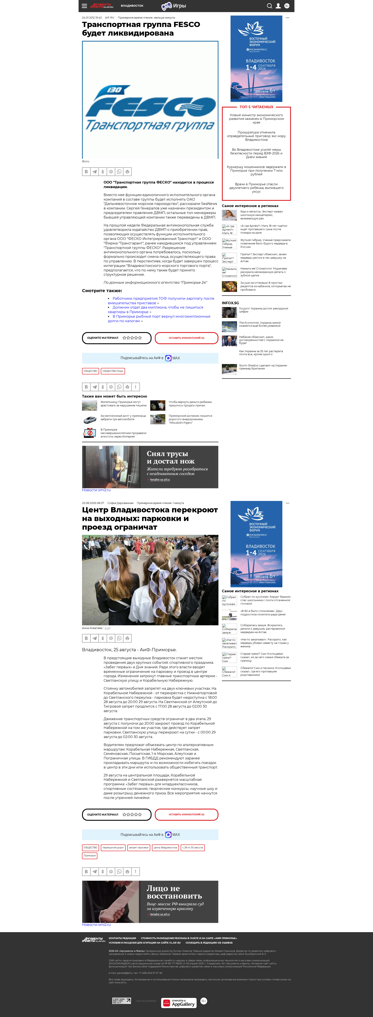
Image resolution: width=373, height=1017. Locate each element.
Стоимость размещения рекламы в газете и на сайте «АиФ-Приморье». (189, 938)
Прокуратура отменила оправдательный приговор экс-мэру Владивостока (256, 136)
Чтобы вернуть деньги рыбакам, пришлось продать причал (190, 403)
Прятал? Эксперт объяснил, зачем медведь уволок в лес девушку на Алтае (263, 258)
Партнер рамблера (146, 1001)
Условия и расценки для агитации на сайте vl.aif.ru (145, 942)
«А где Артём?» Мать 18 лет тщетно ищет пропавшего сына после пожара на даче (263, 229)
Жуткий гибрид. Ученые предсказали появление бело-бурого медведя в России (265, 243)
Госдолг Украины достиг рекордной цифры (263, 310)
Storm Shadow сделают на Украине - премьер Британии (263, 367)
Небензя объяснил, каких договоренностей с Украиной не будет (261, 340)
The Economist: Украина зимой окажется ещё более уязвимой (260, 324)
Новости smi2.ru (96, 490)
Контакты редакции (122, 938)
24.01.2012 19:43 (92, 17)
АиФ (107, 628)
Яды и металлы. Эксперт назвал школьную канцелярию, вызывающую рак (261, 215)
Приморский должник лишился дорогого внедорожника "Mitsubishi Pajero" (190, 419)
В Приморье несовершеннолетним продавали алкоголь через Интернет (123, 433)
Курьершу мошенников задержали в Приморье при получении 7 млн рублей (256, 170)
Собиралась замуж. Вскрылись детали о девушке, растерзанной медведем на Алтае (262, 629)
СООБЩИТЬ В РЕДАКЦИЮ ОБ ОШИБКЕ (209, 942)
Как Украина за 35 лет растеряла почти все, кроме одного (261, 353)
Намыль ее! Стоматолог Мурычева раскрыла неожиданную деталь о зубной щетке (263, 272)
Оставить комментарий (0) (186, 338)
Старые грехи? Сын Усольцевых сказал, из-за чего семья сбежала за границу (264, 657)
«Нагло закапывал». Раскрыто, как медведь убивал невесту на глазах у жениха (264, 643)
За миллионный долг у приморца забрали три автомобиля (123, 417)
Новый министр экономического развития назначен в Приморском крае (256, 118)
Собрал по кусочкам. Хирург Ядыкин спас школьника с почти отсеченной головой (265, 600)
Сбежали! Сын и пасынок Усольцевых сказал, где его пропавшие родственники (265, 671)
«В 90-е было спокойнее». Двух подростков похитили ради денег (263, 612)
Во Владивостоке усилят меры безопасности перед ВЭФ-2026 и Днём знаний (256, 153)
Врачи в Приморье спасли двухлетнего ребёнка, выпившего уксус (256, 187)
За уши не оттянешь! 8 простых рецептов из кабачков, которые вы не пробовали (265, 286)
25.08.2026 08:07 (93, 503)
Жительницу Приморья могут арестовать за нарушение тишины (124, 403)
